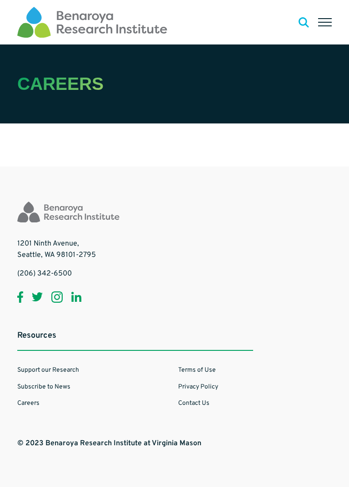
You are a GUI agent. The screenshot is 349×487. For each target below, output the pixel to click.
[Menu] (325, 22)
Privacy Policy (198, 387)
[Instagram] (57, 297)
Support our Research (48, 370)
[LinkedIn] (76, 297)
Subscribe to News (43, 387)
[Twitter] (37, 296)
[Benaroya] (92, 22)
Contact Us (193, 403)
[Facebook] (20, 297)
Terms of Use (197, 370)
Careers (28, 403)
